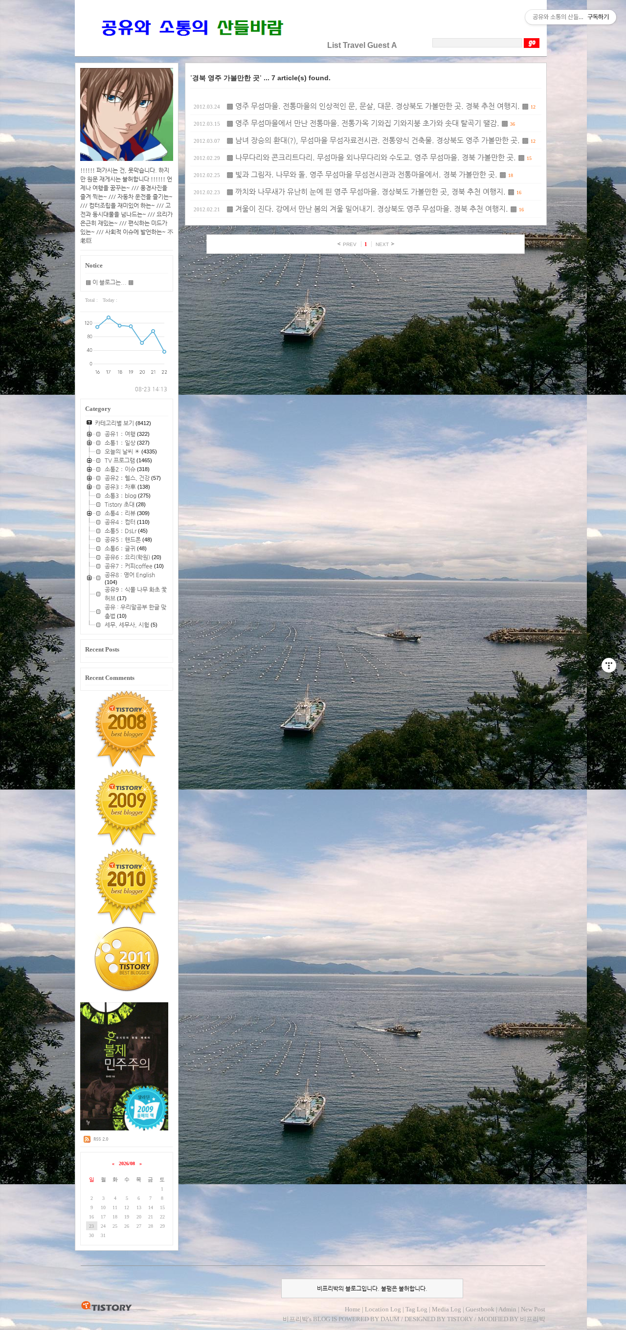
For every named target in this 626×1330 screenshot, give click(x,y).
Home (352, 1309)
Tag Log (416, 1309)
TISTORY (106, 1306)
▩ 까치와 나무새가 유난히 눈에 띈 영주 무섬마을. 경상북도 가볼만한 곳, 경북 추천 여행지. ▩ (370, 192)
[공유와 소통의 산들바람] (191, 45)
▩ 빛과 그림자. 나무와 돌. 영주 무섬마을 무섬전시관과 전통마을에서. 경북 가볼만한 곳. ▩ (366, 175)
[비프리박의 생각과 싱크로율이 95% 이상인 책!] (124, 1128)
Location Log (383, 1309)
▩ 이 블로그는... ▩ (110, 282)
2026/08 (127, 1163)
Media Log (446, 1309)
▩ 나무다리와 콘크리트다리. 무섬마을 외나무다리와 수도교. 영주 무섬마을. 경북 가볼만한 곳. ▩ (375, 157)
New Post (533, 1309)
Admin (507, 1309)
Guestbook (480, 1309)
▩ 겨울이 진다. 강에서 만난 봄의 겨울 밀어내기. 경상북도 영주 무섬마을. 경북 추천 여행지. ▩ (371, 209)
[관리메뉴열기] (609, 665)
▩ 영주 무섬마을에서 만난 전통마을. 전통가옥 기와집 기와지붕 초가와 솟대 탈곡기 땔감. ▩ (367, 123)
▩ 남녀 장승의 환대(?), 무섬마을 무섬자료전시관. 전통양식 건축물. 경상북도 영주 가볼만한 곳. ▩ (377, 140)
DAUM (390, 1319)
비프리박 (295, 1319)
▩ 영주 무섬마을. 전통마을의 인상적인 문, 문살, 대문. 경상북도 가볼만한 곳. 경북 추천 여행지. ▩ (377, 106)
